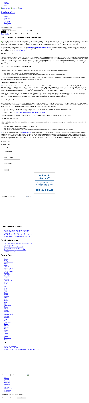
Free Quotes (7, 23)
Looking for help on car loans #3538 (14, 248)
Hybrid (6, 294)
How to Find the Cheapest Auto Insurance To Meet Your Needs (21, 349)
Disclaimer (7, 391)
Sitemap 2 (7, 381)
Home (6, 2)
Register (6, 3)
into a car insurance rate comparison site (39, 47)
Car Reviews (7, 269)
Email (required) (8, 157)
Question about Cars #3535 (11, 251)
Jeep (5, 302)
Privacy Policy (8, 388)
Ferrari (6, 288)
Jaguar (6, 300)
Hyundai (6, 296)
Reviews (6, 20)
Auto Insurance (8, 262)
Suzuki (6, 335)
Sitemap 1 (7, 379)
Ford (5, 290)
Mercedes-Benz (8, 314)
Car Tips (6, 273)
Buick (5, 265)
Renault (6, 327)
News (5, 319)
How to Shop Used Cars (11, 347)
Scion (5, 331)
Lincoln (6, 308)
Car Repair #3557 (9, 245)
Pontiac (6, 324)
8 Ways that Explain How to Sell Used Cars (16, 231)
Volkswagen (7, 338)
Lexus (6, 307)
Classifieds (7, 18)
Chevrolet (7, 276)
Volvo (5, 339)
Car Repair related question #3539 (13, 247)
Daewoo (6, 282)
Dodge (6, 283)
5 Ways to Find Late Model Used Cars (14, 233)
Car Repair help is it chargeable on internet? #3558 (18, 243)
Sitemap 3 (7, 382)
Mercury (6, 316)
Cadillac (6, 266)
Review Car (8, 12)
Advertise (6, 387)
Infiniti (6, 297)
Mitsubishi (7, 317)
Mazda (6, 310)
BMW (6, 263)
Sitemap (6, 378)
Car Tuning (7, 274)
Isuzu (5, 299)
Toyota (6, 336)
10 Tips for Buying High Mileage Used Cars (16, 230)
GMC (5, 291)
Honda (6, 293)
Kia (5, 304)
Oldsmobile (7, 322)
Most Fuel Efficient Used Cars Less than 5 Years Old (18, 235)
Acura (6, 259)
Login (5, 5)
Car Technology (8, 271)
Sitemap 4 (7, 384)
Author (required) (9, 151)
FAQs (7, 34)
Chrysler (6, 279)
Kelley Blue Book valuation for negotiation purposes (30, 112)
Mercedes (6, 311)
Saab (5, 328)
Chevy (6, 277)
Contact (6, 24)
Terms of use (7, 390)
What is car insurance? (10, 346)
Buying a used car (27, 132)
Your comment (8, 163)
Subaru (6, 333)
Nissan (6, 321)
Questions (7, 21)
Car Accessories (8, 268)
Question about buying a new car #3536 (15, 250)
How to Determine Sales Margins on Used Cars (17, 236)
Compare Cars (8, 280)
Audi (5, 260)
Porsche (6, 325)
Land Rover (7, 305)
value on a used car (19, 50)
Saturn (6, 330)
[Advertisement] (44, 210)
